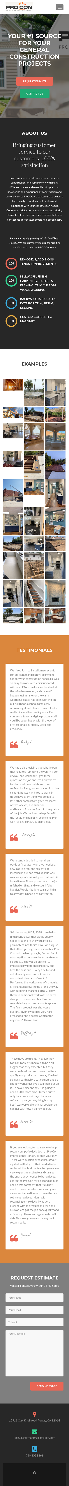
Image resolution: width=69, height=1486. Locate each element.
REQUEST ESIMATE (34, 81)
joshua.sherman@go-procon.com (34, 1437)
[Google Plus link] (34, 1472)
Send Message (47, 1386)
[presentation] (11, 263)
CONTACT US (34, 93)
